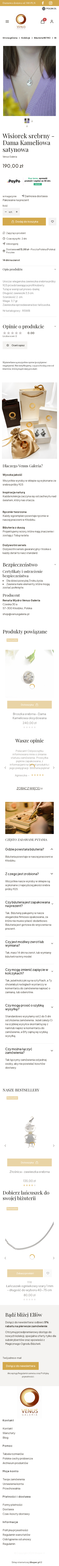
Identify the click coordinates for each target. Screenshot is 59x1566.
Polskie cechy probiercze (18, 1458)
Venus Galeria (10, 156)
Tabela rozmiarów (13, 1454)
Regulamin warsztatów (16, 1534)
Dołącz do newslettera (20, 1366)
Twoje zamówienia (14, 1479)
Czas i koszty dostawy (16, 1513)
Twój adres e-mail (12, 1357)
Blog (5, 1437)
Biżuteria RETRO (42, 38)
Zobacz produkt (25, 1273)
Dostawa (8, 1509)
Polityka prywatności (15, 1530)
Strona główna (10, 38)
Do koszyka (27, 704)
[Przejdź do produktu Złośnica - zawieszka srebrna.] (29, 1131)
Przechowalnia (11, 1488)
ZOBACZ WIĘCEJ (28, 788)
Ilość (5, 205)
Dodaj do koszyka (26, 221)
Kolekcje (25, 38)
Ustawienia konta (13, 1484)
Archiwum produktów (16, 1463)
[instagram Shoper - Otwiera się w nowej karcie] (51, 3)
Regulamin (9, 1543)
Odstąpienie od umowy (17, 1539)
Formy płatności (12, 1504)
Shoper (39, 1553)
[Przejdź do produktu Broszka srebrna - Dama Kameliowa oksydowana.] (29, 673)
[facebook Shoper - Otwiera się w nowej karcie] (43, 3)
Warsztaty (9, 1433)
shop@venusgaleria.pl (16, 614)
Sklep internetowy (26, 1562)
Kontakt (8, 1428)
